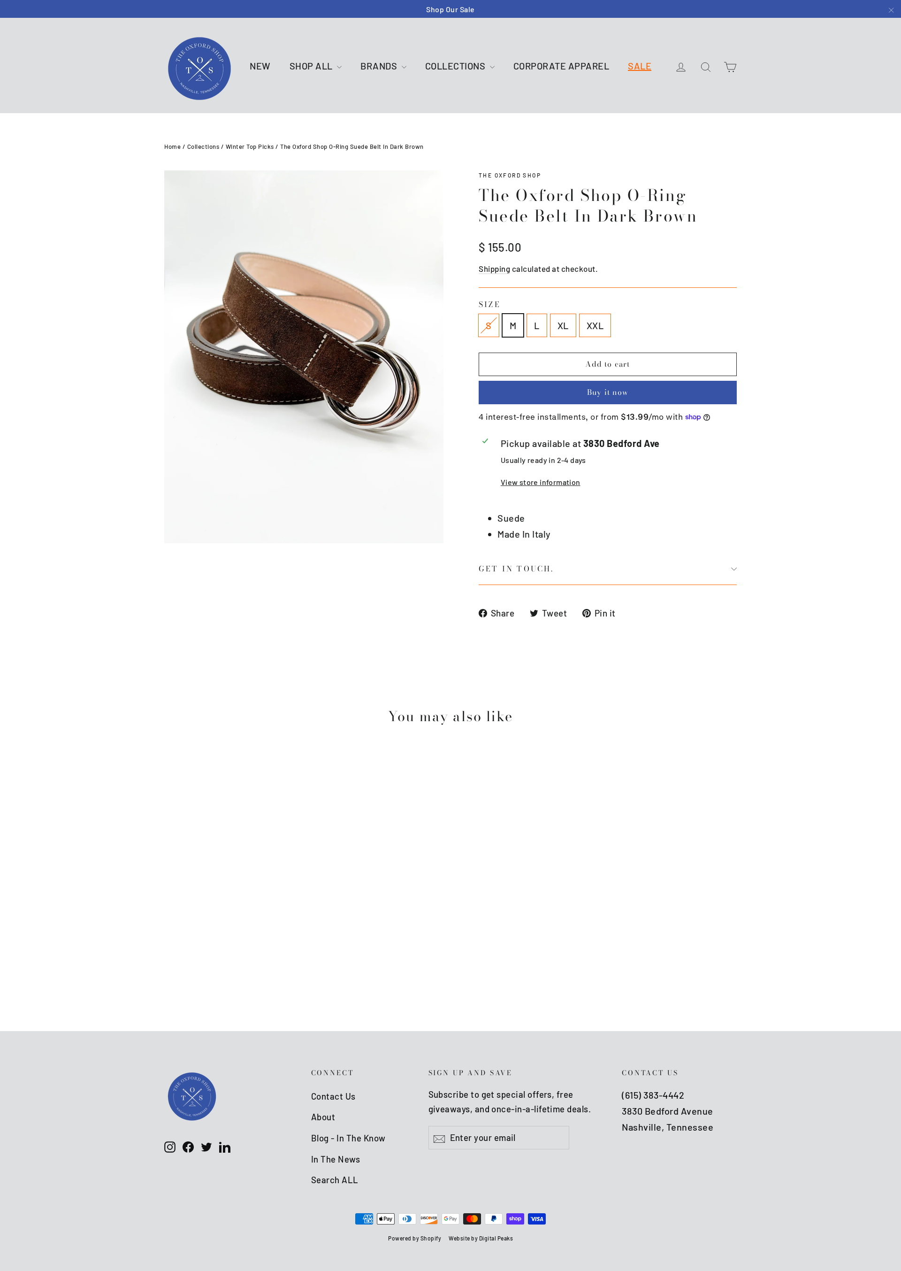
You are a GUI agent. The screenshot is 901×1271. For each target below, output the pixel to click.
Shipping (494, 268)
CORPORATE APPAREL (561, 65)
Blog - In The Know (348, 1137)
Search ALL (335, 1179)
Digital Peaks (496, 1238)
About (323, 1116)
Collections (203, 146)
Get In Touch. (516, 568)
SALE (639, 65)
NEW (260, 65)
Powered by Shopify (414, 1238)
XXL (595, 325)
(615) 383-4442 (653, 1095)
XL (563, 325)
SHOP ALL (312, 65)
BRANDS (379, 65)
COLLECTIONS (456, 65)
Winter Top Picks (250, 146)
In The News (335, 1159)
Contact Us (333, 1096)
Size (490, 304)
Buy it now (607, 392)
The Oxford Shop (510, 175)
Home (172, 146)
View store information (540, 482)
